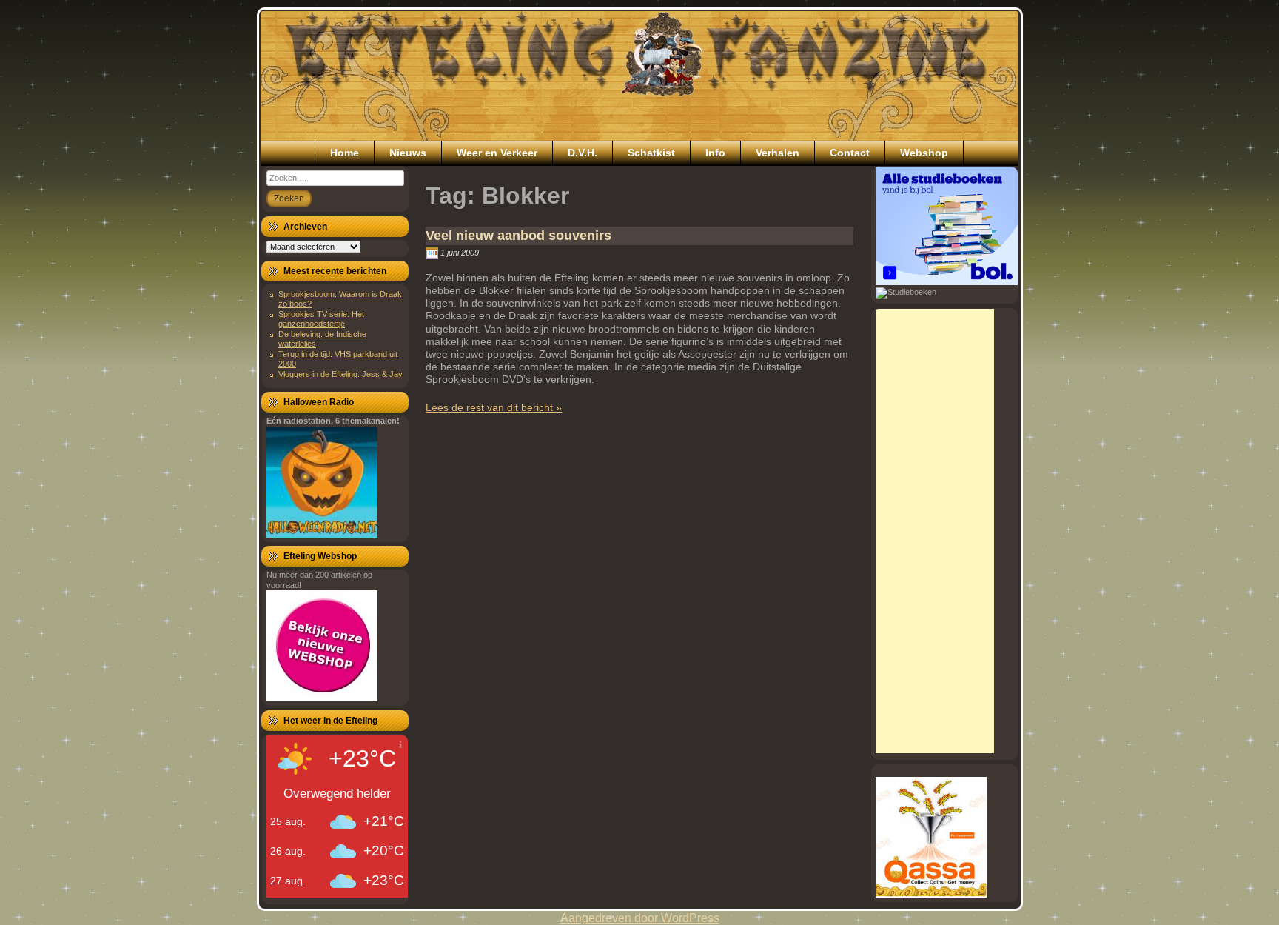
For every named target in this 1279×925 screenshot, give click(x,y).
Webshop (924, 152)
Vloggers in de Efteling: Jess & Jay (340, 374)
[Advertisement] (935, 531)
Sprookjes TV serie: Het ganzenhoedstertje (321, 319)
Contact (850, 152)
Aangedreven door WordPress (639, 918)
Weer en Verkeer (497, 152)
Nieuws (407, 152)
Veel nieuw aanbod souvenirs (518, 235)
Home (344, 152)
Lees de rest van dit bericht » (494, 407)
